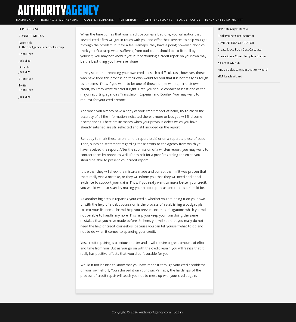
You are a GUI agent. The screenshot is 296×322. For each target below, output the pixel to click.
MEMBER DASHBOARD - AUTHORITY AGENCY (148, 7)
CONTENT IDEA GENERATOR (236, 43)
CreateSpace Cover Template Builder (242, 56)
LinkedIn (24, 67)
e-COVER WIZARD (229, 63)
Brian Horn (26, 54)
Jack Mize (25, 61)
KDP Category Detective (233, 29)
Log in (178, 312)
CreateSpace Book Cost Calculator (240, 49)
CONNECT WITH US (31, 36)
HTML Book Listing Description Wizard (243, 70)
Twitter (23, 85)
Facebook (25, 43)
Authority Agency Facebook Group (41, 47)
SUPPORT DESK (28, 29)
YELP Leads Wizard (230, 76)
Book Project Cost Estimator (236, 36)
